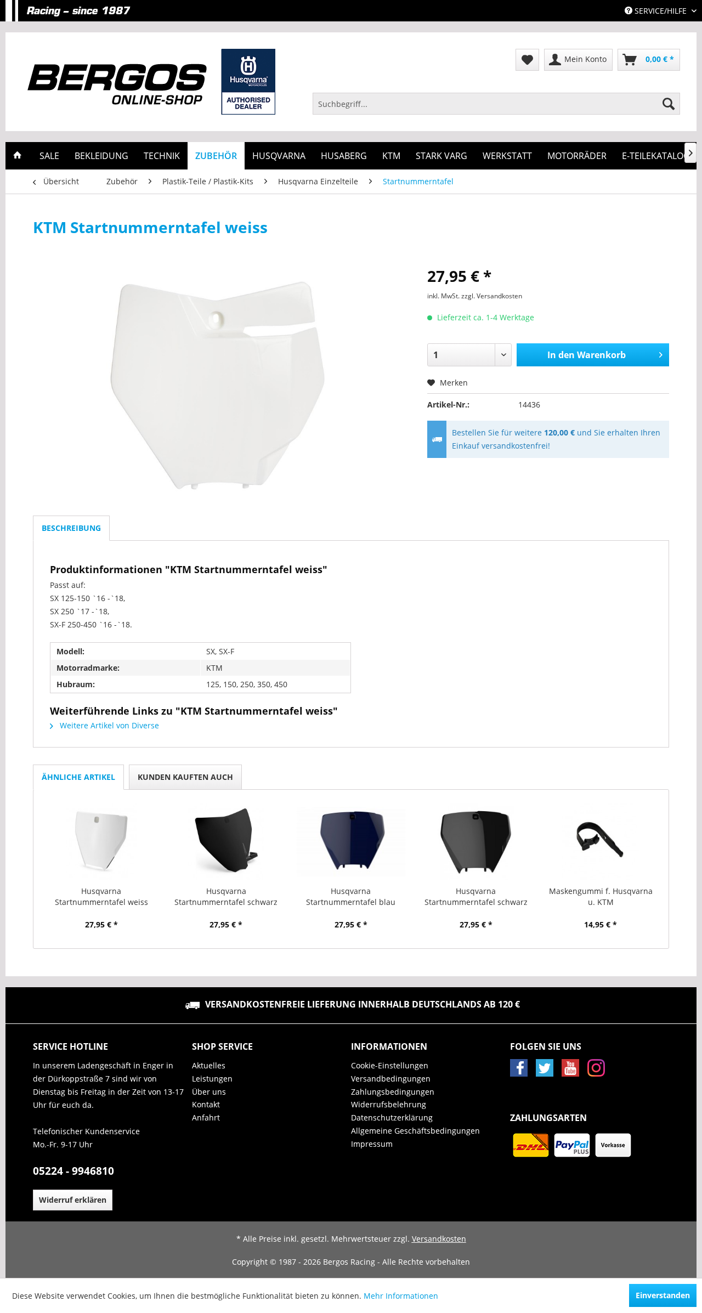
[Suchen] (668, 104)
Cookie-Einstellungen (389, 1065)
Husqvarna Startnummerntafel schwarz (226, 896)
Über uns (209, 1091)
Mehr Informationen (401, 1296)
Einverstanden (663, 1295)
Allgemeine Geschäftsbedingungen (415, 1130)
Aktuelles (208, 1065)
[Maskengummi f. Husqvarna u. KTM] (600, 841)
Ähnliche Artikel (78, 777)
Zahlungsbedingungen (392, 1091)
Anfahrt (206, 1117)
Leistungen (212, 1078)
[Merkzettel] (527, 60)
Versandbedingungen (391, 1078)
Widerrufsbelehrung (388, 1104)
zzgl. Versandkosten (491, 296)
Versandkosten (439, 1238)
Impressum (372, 1144)
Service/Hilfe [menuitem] (660, 10)
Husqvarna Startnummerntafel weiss (101, 896)
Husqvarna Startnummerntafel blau (350, 896)
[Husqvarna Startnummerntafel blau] (351, 841)
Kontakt (206, 1104)
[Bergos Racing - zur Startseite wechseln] (151, 82)
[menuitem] (496, 104)
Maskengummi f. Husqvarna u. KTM (601, 896)
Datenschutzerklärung (392, 1117)
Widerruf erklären (72, 1200)
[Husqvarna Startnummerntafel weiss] (101, 841)
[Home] (17, 155)
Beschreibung (71, 528)
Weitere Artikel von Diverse (108, 725)
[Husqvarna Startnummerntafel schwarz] (226, 841)
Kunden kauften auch (185, 777)
